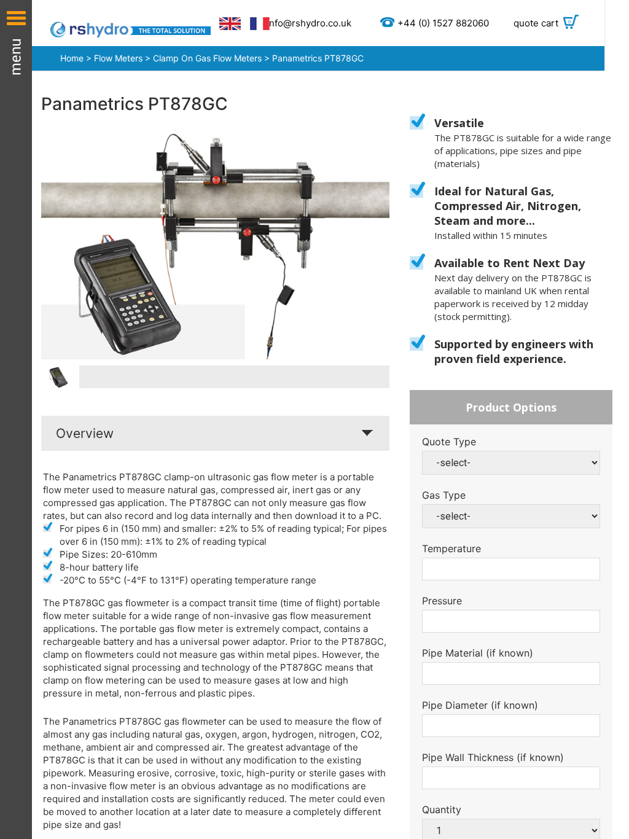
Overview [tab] (85, 433)
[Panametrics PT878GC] (215, 245)
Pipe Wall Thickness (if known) (493, 757)
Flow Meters (118, 58)
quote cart (542, 23)
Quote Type (449, 442)
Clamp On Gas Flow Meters (207, 58)
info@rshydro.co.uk (309, 23)
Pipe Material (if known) (477, 653)
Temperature (451, 548)
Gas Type (444, 495)
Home (72, 58)
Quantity (441, 809)
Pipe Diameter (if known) (480, 705)
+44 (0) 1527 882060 (443, 23)
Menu (16, 419)
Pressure (442, 601)
